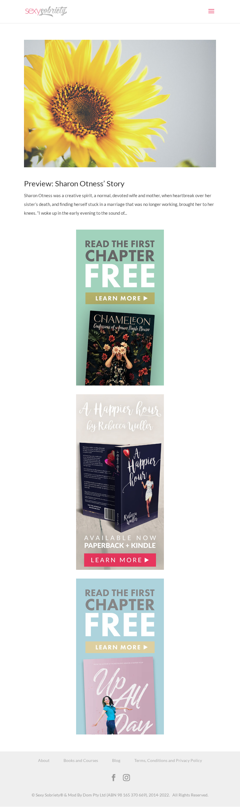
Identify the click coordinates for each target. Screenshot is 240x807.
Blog (116, 760)
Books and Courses (81, 760)
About (43, 760)
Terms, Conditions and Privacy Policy (168, 760)
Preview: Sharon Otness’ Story (74, 183)
